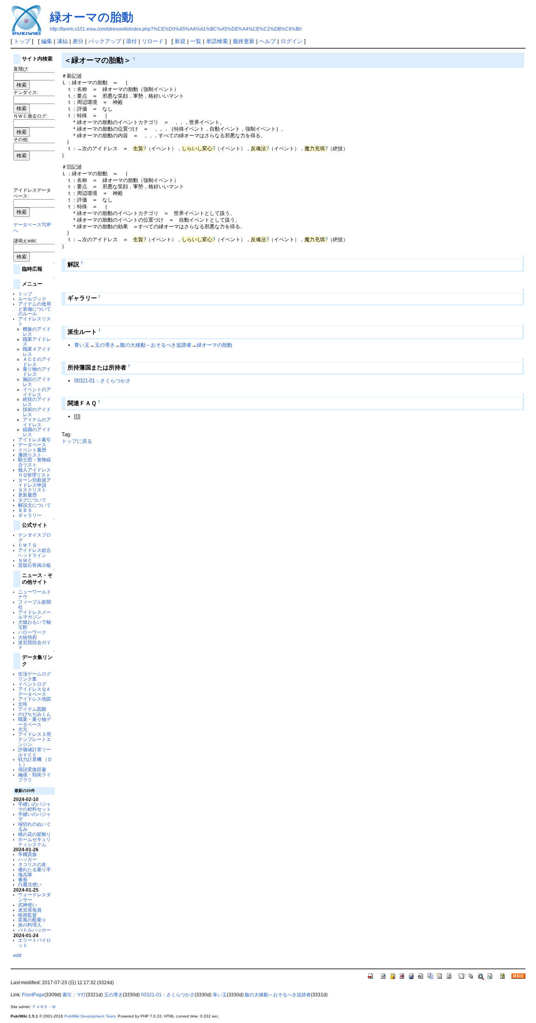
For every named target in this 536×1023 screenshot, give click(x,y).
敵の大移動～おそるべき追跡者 (155, 345)
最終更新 (244, 41)
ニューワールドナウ (34, 594)
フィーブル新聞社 (34, 604)
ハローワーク (32, 632)
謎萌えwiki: (25, 240)
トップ (22, 41)
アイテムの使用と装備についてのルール (34, 309)
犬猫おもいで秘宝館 (34, 624)
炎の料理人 (30, 924)
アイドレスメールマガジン (34, 615)
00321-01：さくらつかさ (102, 381)
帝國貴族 (27, 854)
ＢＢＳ (25, 510)
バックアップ (104, 41)
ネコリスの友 (32, 864)
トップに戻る (77, 441)
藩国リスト (30, 454)
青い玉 (81, 345)
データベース (32, 444)
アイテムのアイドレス (37, 422)
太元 (22, 729)
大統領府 (27, 637)
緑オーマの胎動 (91, 17)
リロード (153, 41)
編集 (46, 41)
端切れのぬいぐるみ (34, 826)
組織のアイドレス (37, 432)
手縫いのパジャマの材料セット (34, 806)
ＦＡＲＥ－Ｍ (44, 1007)
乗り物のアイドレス (37, 371)
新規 (180, 41)
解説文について (34, 505)
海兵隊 (25, 874)
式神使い (27, 904)
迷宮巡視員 (30, 909)
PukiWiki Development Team (89, 1016)
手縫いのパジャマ (34, 817)
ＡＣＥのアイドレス (37, 362)
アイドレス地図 (34, 698)
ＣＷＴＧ (27, 545)
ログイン (292, 41)
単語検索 (217, 41)
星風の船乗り (32, 919)
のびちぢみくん (34, 714)
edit (17, 955)
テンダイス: (25, 92)
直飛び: (21, 68)
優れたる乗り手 (34, 869)
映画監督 (27, 914)
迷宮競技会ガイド (34, 645)
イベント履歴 (32, 449)
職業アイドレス (37, 342)
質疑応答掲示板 (34, 565)
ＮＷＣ (25, 560)
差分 (78, 41)
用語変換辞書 (32, 769)
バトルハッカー (34, 929)
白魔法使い (30, 884)
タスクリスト (32, 489)
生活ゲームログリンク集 (34, 676)
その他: (21, 139)
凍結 (62, 41)
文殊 (22, 703)
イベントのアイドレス (37, 392)
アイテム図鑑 (32, 709)
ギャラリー (30, 515)
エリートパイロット (34, 942)
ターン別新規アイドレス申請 (34, 482)
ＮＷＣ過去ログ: (30, 115)
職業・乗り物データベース (34, 722)
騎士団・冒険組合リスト (34, 462)
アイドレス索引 (34, 439)
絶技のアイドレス (37, 402)
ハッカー (27, 859)
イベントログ (32, 683)
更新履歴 (27, 494)
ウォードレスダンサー (34, 897)
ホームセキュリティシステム (34, 842)
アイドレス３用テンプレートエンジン (34, 739)
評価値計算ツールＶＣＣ (34, 752)
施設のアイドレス (37, 382)
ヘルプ (267, 41)
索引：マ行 (74, 994)
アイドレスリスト (34, 321)
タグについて (32, 499)
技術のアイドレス (37, 412)
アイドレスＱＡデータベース (34, 691)
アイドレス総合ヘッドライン (34, 553)
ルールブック (32, 298)
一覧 (195, 41)
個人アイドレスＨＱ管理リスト (34, 472)
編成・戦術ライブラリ (34, 777)
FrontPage (33, 994)
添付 (131, 41)
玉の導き (105, 345)
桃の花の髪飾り (34, 834)
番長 (22, 879)
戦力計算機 (30, 759)
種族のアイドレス (37, 331)
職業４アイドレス (37, 351)
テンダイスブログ (34, 537)
